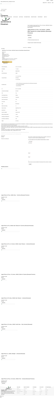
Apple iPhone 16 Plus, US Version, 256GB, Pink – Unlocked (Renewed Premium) (17, 378)
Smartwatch (25, 391)
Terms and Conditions (20, 391)
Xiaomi (46, 394)
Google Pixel (34, 391)
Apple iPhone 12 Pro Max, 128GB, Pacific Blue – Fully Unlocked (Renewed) (16, 324)
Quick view (2, 193)
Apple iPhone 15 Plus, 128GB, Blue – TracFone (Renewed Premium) (15, 195)
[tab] (25, 47)
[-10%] (8, 367)
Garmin (46, 391)
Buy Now (29, 37)
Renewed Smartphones (21, 84)
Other (24, 394)
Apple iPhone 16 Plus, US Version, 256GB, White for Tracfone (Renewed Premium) (18, 274)
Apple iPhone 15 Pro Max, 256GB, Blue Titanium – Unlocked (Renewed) (16, 298)
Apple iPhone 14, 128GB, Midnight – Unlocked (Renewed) (13, 353)
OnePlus (34, 394)
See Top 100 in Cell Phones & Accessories (31, 83)
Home (29, 25)
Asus (40, 394)
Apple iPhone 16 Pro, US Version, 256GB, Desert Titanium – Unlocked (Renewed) (18, 243)
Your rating (30, 141)
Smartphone (31, 25)
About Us (18, 388)
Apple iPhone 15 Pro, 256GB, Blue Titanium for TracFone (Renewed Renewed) (17, 225)
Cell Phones (19, 85)
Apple (34, 25)
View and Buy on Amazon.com (6, 62)
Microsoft (41, 391)
